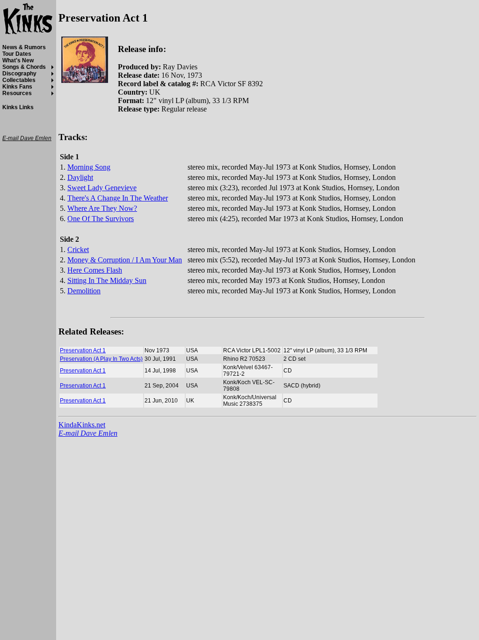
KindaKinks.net (81, 425)
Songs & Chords (24, 67)
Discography (19, 73)
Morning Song (88, 167)
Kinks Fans (17, 86)
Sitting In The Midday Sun (106, 280)
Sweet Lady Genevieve (102, 188)
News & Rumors (24, 47)
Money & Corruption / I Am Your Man (124, 260)
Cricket (78, 249)
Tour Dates (16, 54)
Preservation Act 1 (83, 350)
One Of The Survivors (100, 219)
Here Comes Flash (94, 270)
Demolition (84, 291)
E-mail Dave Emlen (87, 433)
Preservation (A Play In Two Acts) (101, 359)
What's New (18, 60)
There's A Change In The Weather (117, 198)
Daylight (80, 177)
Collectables (19, 80)
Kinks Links (18, 107)
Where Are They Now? (102, 208)
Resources (17, 93)
